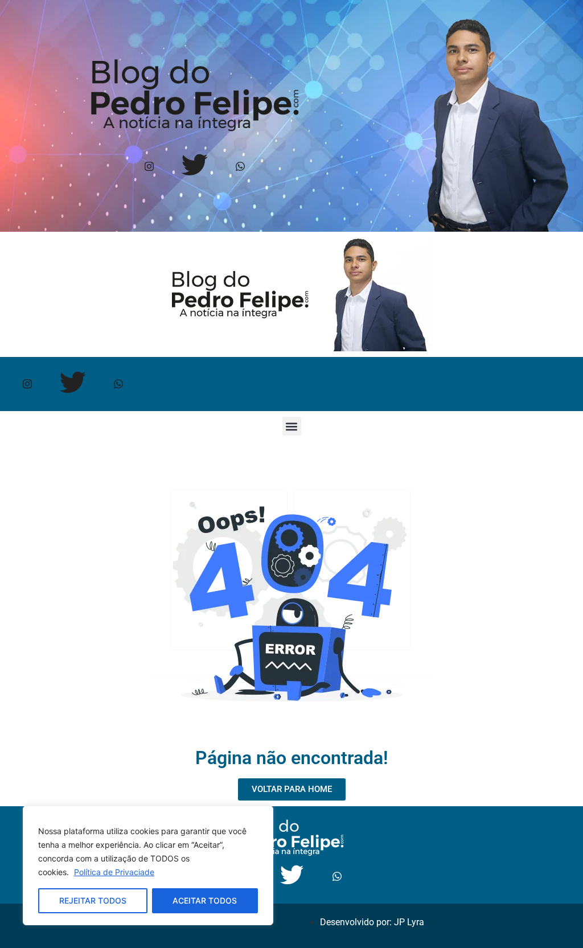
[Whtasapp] (239, 166)
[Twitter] (194, 166)
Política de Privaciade (114, 872)
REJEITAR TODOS (92, 900)
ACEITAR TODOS (205, 900)
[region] (148, 865)
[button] (291, 426)
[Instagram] (148, 166)
